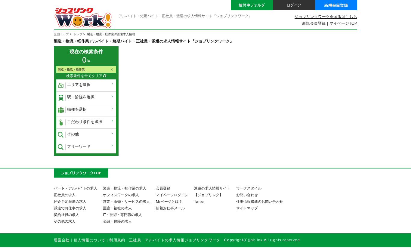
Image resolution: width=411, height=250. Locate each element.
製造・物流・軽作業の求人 (124, 188)
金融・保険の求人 (117, 221)
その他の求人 (65, 221)
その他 (73, 134)
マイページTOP (343, 23)
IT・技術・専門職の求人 (122, 215)
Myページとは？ (169, 201)
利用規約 (117, 240)
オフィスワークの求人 (121, 195)
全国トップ (61, 34)
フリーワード (79, 146)
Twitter (199, 201)
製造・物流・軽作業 (71, 69)
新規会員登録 (314, 23)
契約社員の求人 (66, 215)
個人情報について (89, 240)
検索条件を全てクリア (84, 76)
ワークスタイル (248, 188)
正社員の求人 (65, 195)
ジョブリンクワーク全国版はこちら (326, 16)
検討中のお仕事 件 (367, 240)
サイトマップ (247, 208)
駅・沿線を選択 (80, 97)
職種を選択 (77, 109)
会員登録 (163, 188)
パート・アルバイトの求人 (75, 188)
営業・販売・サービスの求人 (126, 201)
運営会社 (62, 240)
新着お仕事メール (170, 208)
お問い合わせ (247, 195)
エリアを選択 (79, 84)
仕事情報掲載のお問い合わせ (259, 201)
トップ (77, 34)
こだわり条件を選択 (84, 121)
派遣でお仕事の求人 (70, 208)
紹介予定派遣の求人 (70, 201)
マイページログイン (172, 195)
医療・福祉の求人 (117, 208)
